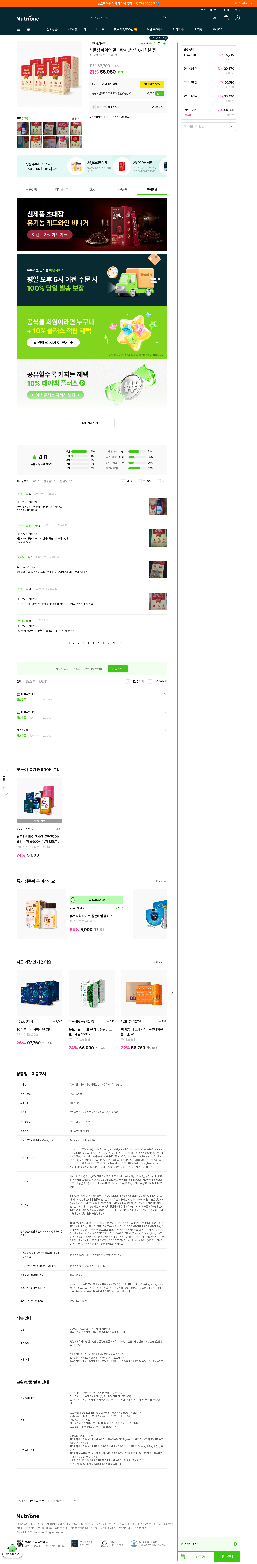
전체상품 (52, 29)
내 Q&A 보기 (160, 681)
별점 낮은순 (66, 481)
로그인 (202, 10)
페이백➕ (179, 29)
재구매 (129, 481)
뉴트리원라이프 (97, 43)
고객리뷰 (217, 29)
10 (113, 642)
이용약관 (21, 1500)
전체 (19, 681)
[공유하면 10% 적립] (165, 43)
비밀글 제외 (138, 681)
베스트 (100, 29)
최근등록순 (22, 481)
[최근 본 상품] (237, 18)
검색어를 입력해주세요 (101, 17)
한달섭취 (147, 481)
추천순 (36, 481)
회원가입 (213, 10)
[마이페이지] (215, 18)
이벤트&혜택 (155, 29)
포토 (164, 481)
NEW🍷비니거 (76, 29)
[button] (239, 29)
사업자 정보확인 (108, 1528)
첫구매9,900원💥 (125, 29)
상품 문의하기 (118, 668)
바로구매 (201, 1557)
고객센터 (225, 10)
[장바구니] (226, 18)
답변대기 (43, 681)
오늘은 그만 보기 (242, 3)
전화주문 (237, 10)
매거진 (198, 29)
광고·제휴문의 (57, 1500)
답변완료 (30, 681)
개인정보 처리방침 (37, 1500)
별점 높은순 (50, 481)
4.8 (149, 43)
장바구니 (227, 1556)
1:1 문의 (84, 668)
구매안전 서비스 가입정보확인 (133, 1528)
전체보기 (76, 118)
